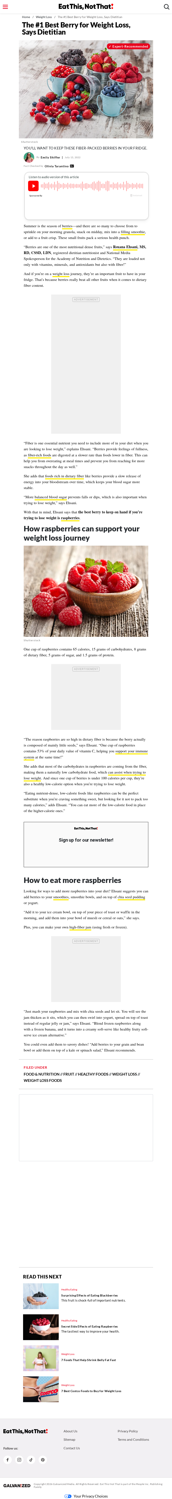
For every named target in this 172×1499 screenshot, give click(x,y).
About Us (70, 1431)
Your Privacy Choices (91, 1496)
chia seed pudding (131, 896)
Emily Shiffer (50, 157)
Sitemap (69, 1439)
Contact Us (72, 1448)
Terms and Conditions (133, 1439)
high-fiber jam (80, 926)
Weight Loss (44, 17)
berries (67, 225)
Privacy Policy (128, 1431)
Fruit (68, 1074)
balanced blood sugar (51, 496)
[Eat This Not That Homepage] (86, 7)
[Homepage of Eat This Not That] (25, 1431)
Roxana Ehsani (125, 246)
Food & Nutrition (42, 1074)
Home (26, 17)
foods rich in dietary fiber (64, 475)
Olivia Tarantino (57, 166)
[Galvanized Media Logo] (16, 1485)
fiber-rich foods (39, 454)
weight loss (60, 273)
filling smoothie (133, 231)
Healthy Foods (93, 1074)
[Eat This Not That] (86, 828)
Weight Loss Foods (43, 1080)
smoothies (61, 896)
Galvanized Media (63, 1484)
